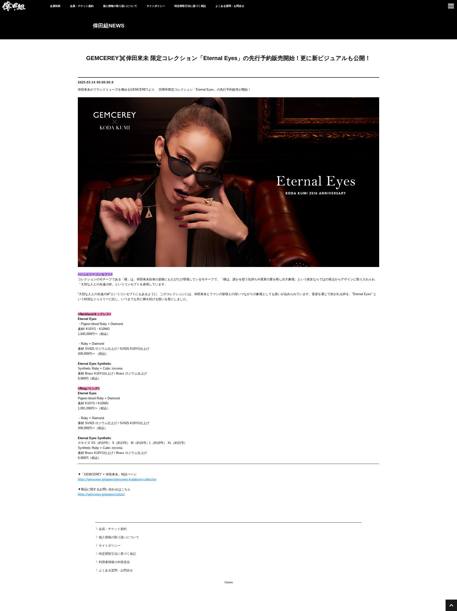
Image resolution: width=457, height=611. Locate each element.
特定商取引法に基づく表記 (190, 6)
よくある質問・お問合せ (229, 6)
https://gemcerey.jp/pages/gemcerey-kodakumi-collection (117, 479)
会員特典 (55, 6)
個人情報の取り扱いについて (120, 6)
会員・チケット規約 (82, 6)
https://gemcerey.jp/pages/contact (101, 494)
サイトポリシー (156, 6)
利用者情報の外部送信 (114, 562)
